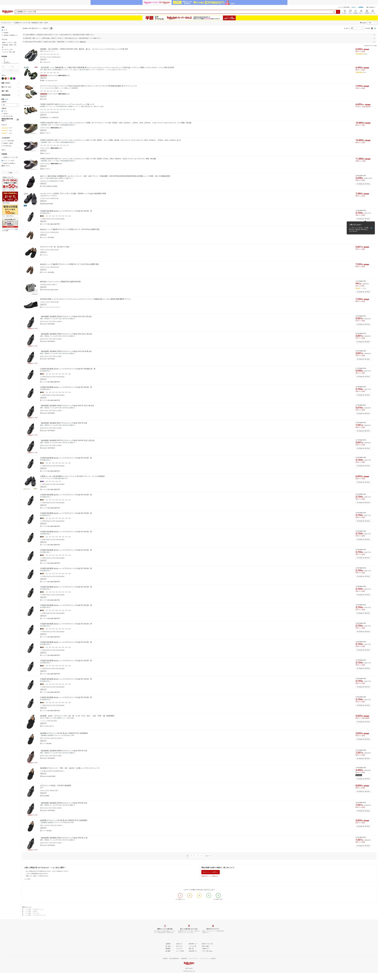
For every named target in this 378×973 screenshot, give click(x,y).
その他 (35, 911)
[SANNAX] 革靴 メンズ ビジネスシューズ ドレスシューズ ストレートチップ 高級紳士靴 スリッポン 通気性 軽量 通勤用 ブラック (85, 299)
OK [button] (371, 228)
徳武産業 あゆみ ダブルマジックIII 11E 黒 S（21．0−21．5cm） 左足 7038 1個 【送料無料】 (77, 716)
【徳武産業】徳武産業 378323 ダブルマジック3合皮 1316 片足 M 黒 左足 (66, 351)
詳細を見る (83, 41)
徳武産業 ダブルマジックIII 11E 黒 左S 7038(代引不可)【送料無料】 (64, 820)
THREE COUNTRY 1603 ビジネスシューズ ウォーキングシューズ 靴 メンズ (67, 104)
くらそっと (45, 255)
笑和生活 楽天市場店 (47, 203)
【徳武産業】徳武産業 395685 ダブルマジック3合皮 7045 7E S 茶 (63, 750)
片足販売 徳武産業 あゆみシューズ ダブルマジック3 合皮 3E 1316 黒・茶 (66, 211)
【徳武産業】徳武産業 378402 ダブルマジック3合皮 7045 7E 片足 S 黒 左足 (67, 405)
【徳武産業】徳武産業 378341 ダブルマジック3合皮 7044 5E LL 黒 (63, 838)
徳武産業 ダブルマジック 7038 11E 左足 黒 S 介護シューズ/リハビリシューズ (69, 768)
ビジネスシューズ (38, 909)
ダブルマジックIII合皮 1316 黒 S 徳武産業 (55, 785)
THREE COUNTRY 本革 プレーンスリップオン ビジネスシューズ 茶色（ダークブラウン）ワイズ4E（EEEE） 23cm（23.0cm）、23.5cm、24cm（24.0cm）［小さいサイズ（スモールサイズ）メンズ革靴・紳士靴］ (116, 123)
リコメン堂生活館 (46, 743)
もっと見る (27, 879)
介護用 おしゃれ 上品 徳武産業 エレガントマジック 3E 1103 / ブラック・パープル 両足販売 (72, 476)
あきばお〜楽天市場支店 (48, 324)
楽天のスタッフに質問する (210, 872)
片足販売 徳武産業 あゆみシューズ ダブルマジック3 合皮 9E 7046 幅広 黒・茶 (67, 369)
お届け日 (4, 108)
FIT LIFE (44, 99)
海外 (7, 99)
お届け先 (4, 101)
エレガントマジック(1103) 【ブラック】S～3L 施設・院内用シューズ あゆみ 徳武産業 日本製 (73, 193)
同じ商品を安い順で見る (363, 184)
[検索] (338, 12)
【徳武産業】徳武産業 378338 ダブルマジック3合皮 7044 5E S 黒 (63, 803)
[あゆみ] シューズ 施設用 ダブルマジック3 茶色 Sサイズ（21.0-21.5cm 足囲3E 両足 (69, 264)
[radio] (2, 30)
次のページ (209, 856)
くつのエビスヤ (46, 62)
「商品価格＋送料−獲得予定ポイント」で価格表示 (35, 28)
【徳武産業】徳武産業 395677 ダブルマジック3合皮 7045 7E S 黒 (63, 423)
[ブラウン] (5, 78)
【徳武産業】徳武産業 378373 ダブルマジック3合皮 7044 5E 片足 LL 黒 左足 (67, 440)
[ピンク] (8, 78)
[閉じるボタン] (374, 34)
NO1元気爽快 (45, 795)
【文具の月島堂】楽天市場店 (49, 186)
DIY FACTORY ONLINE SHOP (50, 289)
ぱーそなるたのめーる (48, 726)
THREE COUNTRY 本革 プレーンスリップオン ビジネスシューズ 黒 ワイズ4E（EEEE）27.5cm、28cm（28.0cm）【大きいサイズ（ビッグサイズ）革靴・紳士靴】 (98, 158)
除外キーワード (6, 165)
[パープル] (14, 78)
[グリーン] (11, 78)
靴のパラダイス (46, 133)
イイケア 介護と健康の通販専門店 (51, 224)
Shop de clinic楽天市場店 (48, 776)
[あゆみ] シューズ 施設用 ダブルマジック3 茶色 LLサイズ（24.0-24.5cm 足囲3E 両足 (70, 229)
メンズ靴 (28, 909)
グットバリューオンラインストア (51, 307)
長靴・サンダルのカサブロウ (49, 80)
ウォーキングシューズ (39, 915)
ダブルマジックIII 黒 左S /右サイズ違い (55, 247)
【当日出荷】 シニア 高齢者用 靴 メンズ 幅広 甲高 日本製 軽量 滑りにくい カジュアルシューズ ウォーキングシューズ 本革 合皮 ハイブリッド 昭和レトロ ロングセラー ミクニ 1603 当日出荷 (107, 67)
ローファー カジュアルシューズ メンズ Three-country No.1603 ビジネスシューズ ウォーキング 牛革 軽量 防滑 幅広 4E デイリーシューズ (88, 86)
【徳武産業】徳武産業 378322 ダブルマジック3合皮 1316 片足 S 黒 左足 (66, 316)
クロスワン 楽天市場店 (48, 237)
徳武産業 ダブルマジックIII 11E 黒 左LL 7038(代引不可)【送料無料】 (64, 733)
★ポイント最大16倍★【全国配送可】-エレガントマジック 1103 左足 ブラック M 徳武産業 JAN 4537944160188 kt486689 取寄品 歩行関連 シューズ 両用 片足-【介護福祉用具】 (105, 176)
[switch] (17, 119)
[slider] (1, 63)
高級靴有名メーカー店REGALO (50, 117)
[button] (371, 7)
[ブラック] (3, 78)
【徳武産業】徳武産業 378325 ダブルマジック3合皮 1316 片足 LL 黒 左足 (66, 334)
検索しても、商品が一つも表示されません (37, 876)
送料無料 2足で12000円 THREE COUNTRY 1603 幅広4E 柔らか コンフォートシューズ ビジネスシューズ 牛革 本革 (84, 49)
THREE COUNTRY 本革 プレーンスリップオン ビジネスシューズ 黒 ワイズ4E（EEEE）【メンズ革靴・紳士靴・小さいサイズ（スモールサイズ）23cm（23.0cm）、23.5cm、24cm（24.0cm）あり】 (110, 140)
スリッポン (36, 913)
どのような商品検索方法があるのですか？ (37, 873)
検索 (11, 70)
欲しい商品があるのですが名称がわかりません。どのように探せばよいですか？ (47, 871)
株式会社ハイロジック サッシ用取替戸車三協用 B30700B (60, 281)
